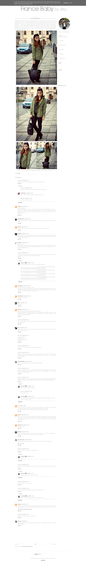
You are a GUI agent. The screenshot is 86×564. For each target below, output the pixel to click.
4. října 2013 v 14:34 (25, 319)
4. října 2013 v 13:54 (24, 309)
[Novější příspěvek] (16, 544)
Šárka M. (19, 414)
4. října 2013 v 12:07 (24, 226)
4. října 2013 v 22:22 (25, 464)
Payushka (19, 233)
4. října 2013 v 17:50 (30, 396)
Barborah (19, 431)
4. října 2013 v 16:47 (25, 368)
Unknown (19, 206)
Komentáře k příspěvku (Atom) (27, 546)
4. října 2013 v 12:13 (24, 242)
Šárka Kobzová (20, 285)
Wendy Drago (23, 193)
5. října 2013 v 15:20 (25, 488)
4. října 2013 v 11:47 (25, 180)
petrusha (19, 226)
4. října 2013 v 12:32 (25, 252)
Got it (71, 2)
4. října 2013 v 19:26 (24, 431)
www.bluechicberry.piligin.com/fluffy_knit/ (25, 509)
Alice (18, 302)
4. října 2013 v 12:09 (24, 233)
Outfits (19, 173)
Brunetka (19, 242)
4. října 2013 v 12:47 (29, 193)
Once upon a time (21, 439)
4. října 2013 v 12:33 (26, 285)
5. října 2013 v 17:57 (24, 504)
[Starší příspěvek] (54, 544)
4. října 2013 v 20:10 (27, 439)
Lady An (19, 521)
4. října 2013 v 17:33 (25, 377)
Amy (18, 327)
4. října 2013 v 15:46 (30, 262)
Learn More (65, 2)
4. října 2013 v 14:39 (23, 327)
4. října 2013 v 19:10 (24, 414)
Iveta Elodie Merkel (21, 361)
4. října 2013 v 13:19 (23, 302)
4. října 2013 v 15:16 (25, 335)
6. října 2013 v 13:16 (25, 514)
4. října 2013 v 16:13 (25, 345)
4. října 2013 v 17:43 (28, 198)
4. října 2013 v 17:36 (30, 386)
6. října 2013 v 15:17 (30, 456)
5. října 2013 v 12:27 (25, 481)
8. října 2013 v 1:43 (24, 521)
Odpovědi (20, 185)
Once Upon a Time (21, 443)
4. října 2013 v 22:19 (25, 448)
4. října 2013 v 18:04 (22, 405)
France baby (23, 262)
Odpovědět (19, 183)
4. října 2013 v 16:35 (25, 352)
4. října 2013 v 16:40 (28, 361)
